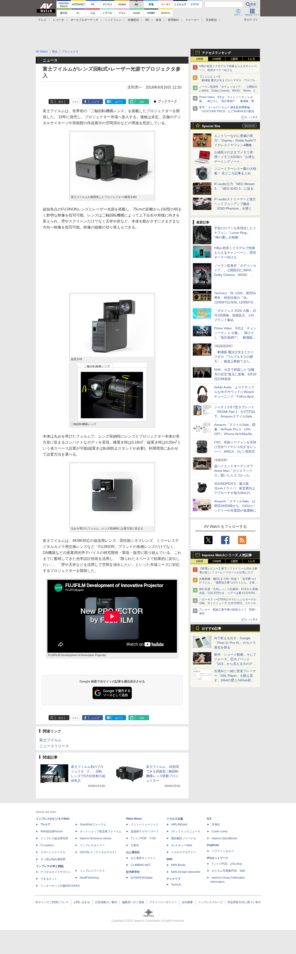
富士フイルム (50, 740)
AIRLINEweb (179, 824)
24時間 (216, 59)
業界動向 (173, 20)
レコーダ (58, 20)
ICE (209, 818)
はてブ (119, 101)
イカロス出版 (174, 818)
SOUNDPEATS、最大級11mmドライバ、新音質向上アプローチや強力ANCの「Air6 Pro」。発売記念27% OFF (234, 493)
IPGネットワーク (217, 858)
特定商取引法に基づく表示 (244, 902)
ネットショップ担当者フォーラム (100, 831)
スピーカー (192, 20)
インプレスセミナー (92, 845)
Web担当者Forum (51, 831)
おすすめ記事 (211, 628)
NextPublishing (89, 877)
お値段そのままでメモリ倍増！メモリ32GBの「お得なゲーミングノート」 (234, 156)
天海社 (216, 824)
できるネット (48, 878)
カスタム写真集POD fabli (228, 870)
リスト (75, 101)
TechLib (176, 884)
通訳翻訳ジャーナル (183, 838)
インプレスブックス (92, 870)
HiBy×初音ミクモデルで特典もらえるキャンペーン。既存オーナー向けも (235, 252)
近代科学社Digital (142, 877)
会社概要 (187, 902)
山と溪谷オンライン (143, 858)
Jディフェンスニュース (185, 831)
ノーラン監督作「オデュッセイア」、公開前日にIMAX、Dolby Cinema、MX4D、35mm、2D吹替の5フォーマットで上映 (228, 90)
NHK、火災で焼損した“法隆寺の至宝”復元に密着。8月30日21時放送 (235, 374)
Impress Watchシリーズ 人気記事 (227, 555)
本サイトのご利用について (52, 902)
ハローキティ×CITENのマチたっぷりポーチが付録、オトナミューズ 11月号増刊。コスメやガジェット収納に (229, 603)
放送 (158, 20)
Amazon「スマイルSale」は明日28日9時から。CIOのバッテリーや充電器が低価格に (235, 505)
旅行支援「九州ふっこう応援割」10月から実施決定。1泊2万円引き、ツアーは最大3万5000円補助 (228, 593)
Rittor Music (134, 818)
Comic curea (220, 831)
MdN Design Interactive (185, 872)
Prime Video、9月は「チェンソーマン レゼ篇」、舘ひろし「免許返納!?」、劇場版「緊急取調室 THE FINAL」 (228, 101)
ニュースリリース (54, 746)
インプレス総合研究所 (54, 838)
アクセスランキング (216, 53)
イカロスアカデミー (183, 852)
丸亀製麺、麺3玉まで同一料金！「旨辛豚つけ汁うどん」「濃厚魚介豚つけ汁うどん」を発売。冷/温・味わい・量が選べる (227, 582)
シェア (95, 101)
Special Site (211, 126)
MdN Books (178, 865)
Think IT (45, 824)
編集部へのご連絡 (133, 902)
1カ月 (251, 59)
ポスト (62, 101)
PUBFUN (213, 845)
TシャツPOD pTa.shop (227, 863)
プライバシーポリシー (163, 902)
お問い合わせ (82, 902)
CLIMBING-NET (141, 865)
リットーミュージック (144, 824)
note (141, 101)
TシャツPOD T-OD (143, 838)
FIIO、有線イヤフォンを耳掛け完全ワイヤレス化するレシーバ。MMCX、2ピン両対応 (235, 446)
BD (147, 20)
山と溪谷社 (133, 852)
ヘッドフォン (113, 20)
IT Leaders (47, 845)
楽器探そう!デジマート (145, 831)
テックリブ (173, 878)
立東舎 (135, 845)
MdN (169, 859)
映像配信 (133, 20)
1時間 (199, 59)
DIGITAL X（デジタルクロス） (99, 852)
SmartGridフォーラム (93, 824)
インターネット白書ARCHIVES (60, 885)
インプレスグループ (210, 902)
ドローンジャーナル (52, 852)
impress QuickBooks (224, 838)
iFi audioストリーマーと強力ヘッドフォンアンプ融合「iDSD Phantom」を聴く (235, 203)
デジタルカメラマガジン (55, 872)
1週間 (234, 59)
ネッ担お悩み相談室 (52, 859)
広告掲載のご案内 (106, 902)
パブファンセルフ (223, 851)
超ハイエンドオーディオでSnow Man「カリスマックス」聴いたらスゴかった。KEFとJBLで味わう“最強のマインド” (235, 475)
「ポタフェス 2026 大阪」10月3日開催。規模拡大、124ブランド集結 (235, 315)
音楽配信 (211, 20)
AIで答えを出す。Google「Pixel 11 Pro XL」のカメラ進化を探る (235, 642)
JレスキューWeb (181, 845)
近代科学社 (133, 872)
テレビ (42, 20)
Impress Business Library (95, 838)
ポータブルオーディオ (84, 20)
